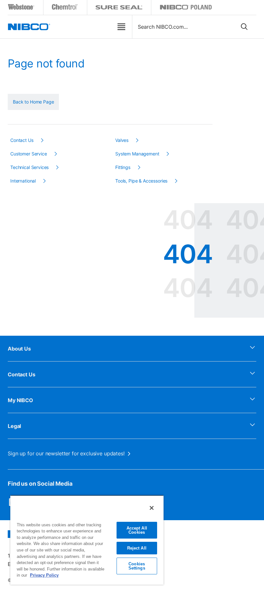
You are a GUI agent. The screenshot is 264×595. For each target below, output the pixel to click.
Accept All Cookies (137, 530)
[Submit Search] (244, 26)
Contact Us (21, 374)
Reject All (136, 548)
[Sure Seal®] (119, 8)
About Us (19, 348)
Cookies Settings (136, 565)
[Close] (152, 508)
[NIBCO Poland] (185, 8)
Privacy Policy (44, 575)
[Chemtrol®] (65, 8)
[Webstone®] (21, 8)
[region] (87, 540)
